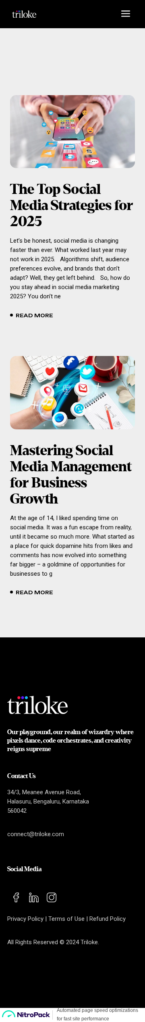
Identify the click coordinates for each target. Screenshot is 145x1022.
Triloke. (90, 942)
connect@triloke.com (35, 834)
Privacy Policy (25, 918)
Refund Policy (107, 918)
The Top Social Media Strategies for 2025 (71, 206)
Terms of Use (66, 918)
